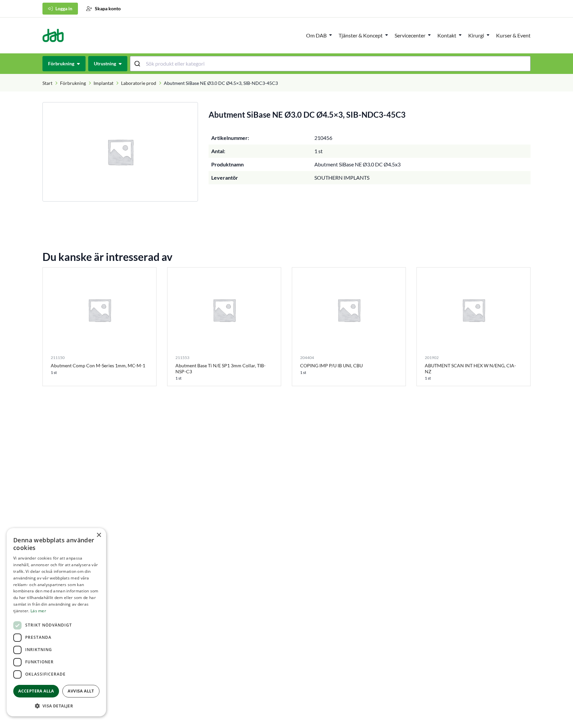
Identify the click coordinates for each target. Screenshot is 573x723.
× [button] (98, 535)
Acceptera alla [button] (36, 691)
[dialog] (56, 622)
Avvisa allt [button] (81, 691)
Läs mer (38, 611)
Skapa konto (108, 8)
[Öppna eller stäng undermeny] (330, 34)
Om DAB (316, 35)
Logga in (63, 8)
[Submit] (138, 63)
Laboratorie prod (138, 83)
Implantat (103, 83)
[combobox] (330, 63)
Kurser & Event (513, 35)
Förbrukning (73, 83)
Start (47, 83)
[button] (56, 706)
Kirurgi (476, 35)
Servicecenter (410, 35)
